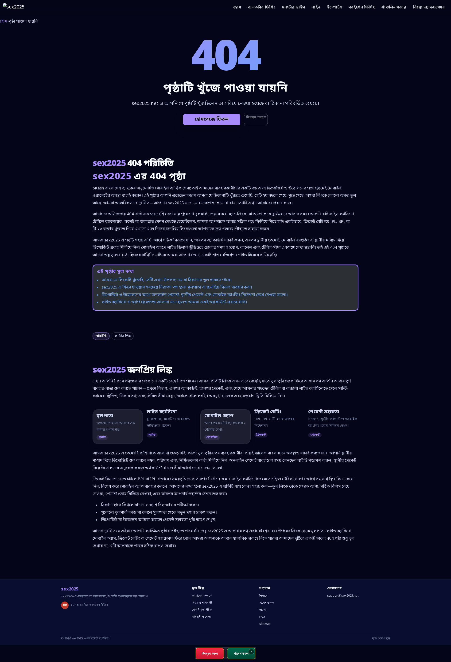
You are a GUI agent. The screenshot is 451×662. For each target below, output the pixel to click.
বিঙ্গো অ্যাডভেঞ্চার (429, 7)
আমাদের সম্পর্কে (202, 596)
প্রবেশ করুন (266, 603)
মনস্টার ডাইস (293, 7)
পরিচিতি (101, 336)
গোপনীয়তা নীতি (202, 610)
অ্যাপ (262, 610)
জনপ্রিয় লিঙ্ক (123, 336)
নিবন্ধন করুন (256, 117)
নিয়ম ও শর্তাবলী (202, 603)
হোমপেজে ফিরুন (212, 119)
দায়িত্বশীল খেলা (201, 617)
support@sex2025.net (342, 596)
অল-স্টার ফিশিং (261, 7)
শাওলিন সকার (393, 7)
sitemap (265, 624)
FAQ (262, 617)
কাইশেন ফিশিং (362, 7)
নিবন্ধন (263, 596)
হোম (237, 7)
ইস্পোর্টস (334, 7)
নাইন (315, 7)
